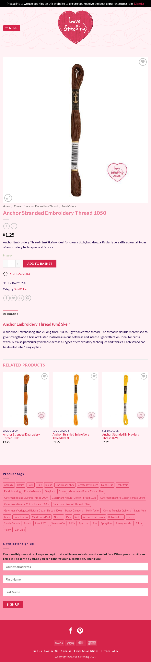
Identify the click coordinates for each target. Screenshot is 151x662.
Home (6, 206)
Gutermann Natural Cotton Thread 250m (122, 497)
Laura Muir (140, 510)
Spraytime (106, 523)
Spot (95, 523)
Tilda (139, 523)
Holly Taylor (92, 510)
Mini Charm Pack (41, 517)
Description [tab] (10, 313)
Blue (39, 484)
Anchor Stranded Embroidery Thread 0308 (21, 436)
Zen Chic (20, 529)
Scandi (27, 523)
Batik (30, 484)
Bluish (48, 484)
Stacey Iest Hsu (124, 523)
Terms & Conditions (86, 651)
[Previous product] (14, 226)
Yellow (7, 529)
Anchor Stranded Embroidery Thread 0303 (70, 436)
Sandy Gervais (12, 523)
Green (62, 491)
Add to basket (40, 263)
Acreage (9, 484)
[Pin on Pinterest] (28, 298)
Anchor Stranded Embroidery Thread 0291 (120, 436)
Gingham (50, 491)
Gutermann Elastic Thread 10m (86, 491)
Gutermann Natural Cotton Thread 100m (74, 497)
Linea (7, 517)
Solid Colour (69, 206)
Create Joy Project (88, 484)
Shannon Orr (58, 523)
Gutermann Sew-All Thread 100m (71, 504)
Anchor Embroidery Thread (42, 206)
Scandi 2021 (41, 523)
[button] (11, 28)
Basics (20, 484)
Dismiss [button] (139, 3)
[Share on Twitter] (13, 298)
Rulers (130, 517)
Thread (18, 206)
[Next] (148, 411)
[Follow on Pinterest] (80, 631)
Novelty (58, 517)
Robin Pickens (115, 517)
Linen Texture (21, 517)
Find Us (37, 651)
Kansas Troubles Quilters (117, 510)
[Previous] (3, 411)
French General (32, 491)
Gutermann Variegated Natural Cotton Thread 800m (33, 510)
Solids (72, 523)
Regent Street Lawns (94, 517)
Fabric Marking (12, 491)
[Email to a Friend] (20, 298)
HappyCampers (74, 510)
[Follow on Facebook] (71, 631)
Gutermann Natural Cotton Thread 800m (26, 504)
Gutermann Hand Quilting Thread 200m (26, 497)
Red (77, 517)
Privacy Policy (109, 651)
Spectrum (84, 523)
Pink (68, 517)
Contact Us (51, 651)
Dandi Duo (107, 484)
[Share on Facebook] (6, 298)
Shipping (66, 651)
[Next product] (6, 226)
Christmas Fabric (65, 484)
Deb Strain (122, 484)
